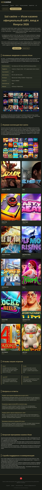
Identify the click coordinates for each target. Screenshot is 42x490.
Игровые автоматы (5, 5)
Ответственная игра (19, 485)
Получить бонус (26, 48)
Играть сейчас (17, 48)
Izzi (6, 2)
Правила (12, 485)
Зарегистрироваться (15, 8)
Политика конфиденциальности (30, 485)
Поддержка (12, 5)
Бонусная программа (24, 5)
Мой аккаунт (5, 8)
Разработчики (31, 5)
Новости (16, 5)
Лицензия (8, 485)
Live (36, 5)
